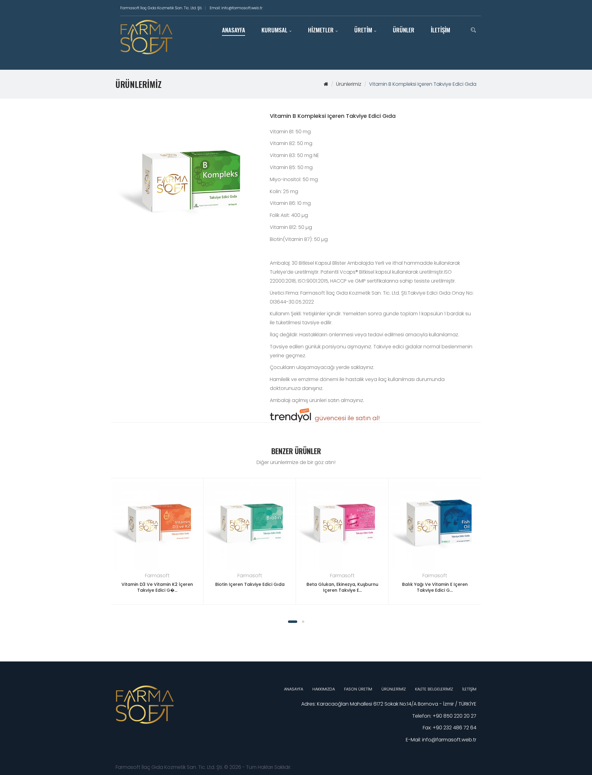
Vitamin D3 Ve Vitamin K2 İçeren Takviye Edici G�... (157, 587)
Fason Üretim (358, 689)
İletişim (469, 689)
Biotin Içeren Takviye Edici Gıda (250, 584)
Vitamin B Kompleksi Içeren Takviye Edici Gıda (422, 84)
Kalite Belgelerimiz (434, 689)
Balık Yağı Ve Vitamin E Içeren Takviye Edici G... (435, 587)
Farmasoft (157, 575)
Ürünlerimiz (348, 84)
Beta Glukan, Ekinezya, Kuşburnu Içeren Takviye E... (342, 587)
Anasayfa (293, 689)
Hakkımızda (323, 689)
